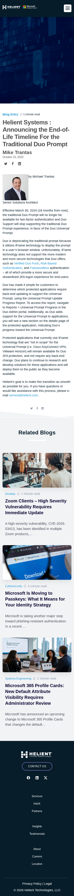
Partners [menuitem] (37, 811)
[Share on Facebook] (12, 163)
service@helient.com (23, 395)
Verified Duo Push (26, 263)
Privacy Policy (32, 883)
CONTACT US (37, 766)
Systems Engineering (18, 678)
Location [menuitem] (37, 863)
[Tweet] (6, 163)
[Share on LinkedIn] (19, 163)
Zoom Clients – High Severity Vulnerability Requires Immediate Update (35, 506)
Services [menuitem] (37, 796)
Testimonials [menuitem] (37, 833)
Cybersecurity (13, 586)
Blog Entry (10, 114)
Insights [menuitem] (37, 826)
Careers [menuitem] (37, 856)
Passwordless (39, 268)
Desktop (10, 493)
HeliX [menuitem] (37, 803)
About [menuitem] (37, 849)
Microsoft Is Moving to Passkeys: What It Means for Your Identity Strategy (35, 599)
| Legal (47, 883)
